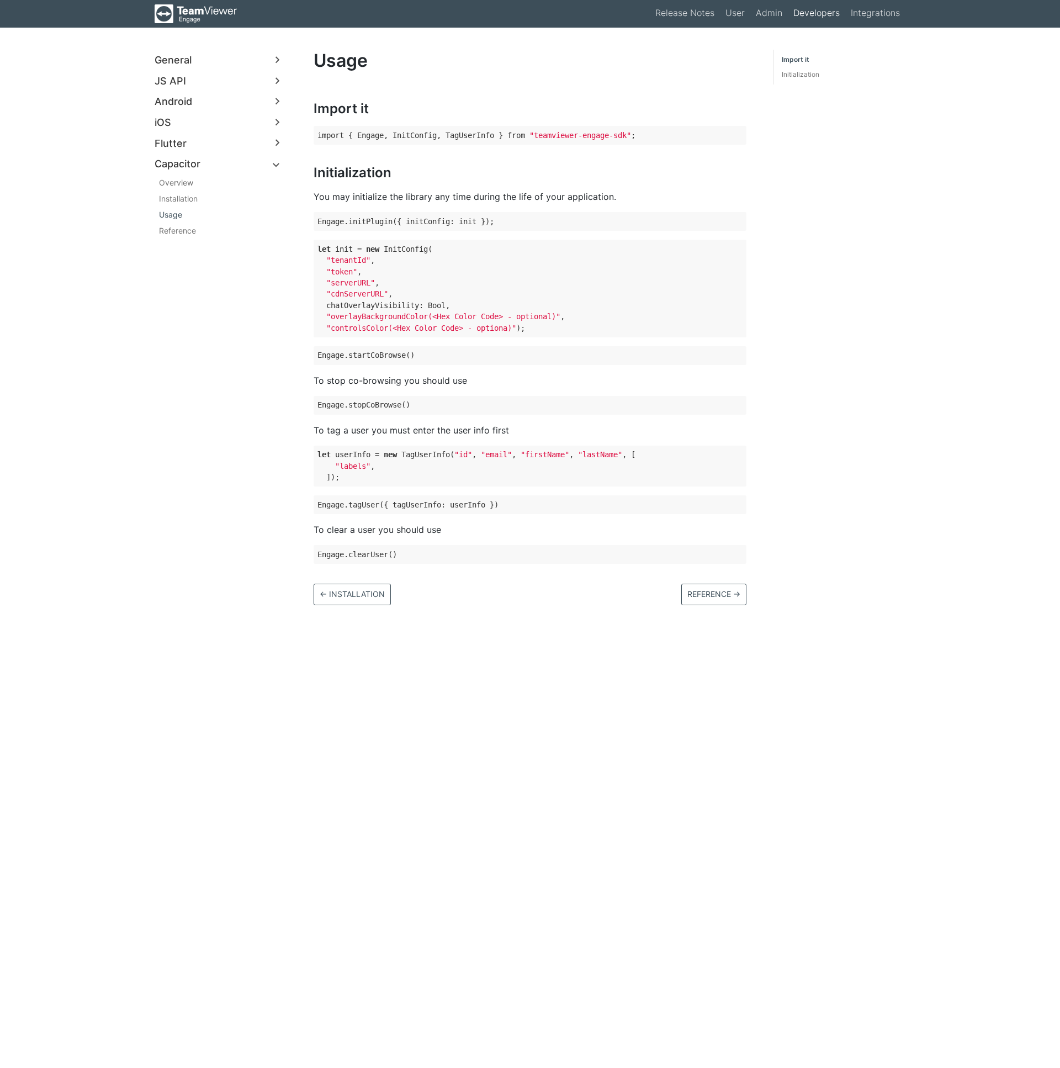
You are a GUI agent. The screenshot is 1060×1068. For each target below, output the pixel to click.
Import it (795, 59)
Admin (769, 12)
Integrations (875, 12)
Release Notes (684, 12)
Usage (170, 214)
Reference (177, 230)
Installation (178, 198)
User (735, 12)
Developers (816, 12)
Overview (176, 182)
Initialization (800, 74)
